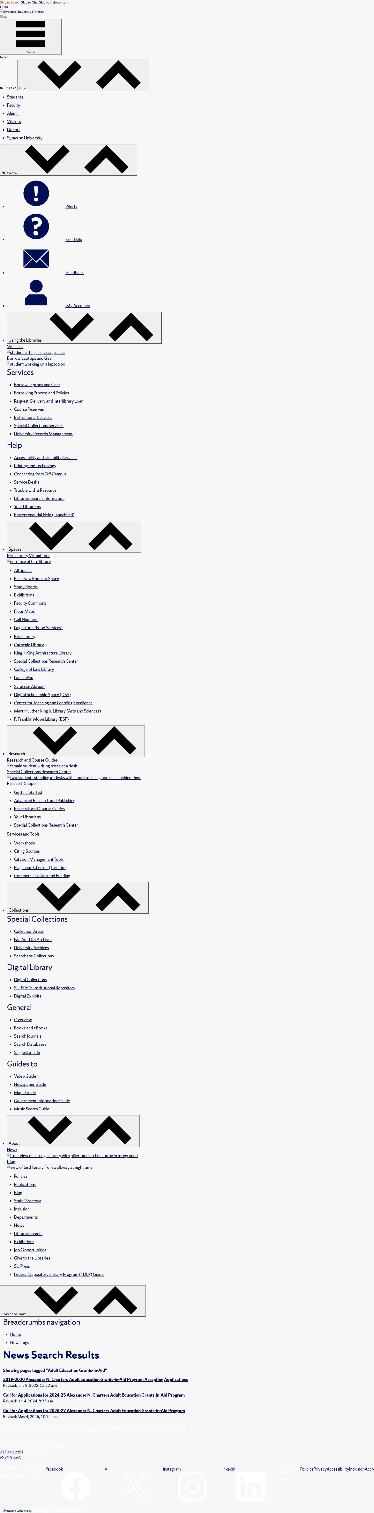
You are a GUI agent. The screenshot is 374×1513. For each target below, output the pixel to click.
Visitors (14, 121)
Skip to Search (10, 2)
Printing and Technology (35, 466)
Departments (26, 1217)
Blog (18, 1192)
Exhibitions (24, 595)
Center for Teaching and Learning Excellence (53, 703)
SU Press (22, 1266)
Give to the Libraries (32, 1258)
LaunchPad (23, 677)
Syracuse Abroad (29, 686)
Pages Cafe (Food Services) (38, 628)
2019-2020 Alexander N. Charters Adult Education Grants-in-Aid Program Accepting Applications (95, 1379)
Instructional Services (33, 417)
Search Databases (30, 1044)
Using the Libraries (25, 340)
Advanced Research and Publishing (44, 800)
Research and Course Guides (39, 809)
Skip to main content (53, 2)
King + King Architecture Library (42, 653)
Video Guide (25, 1076)
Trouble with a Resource (35, 490)
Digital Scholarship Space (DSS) (42, 695)
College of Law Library (34, 669)
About (15, 1143)
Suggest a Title (27, 1052)
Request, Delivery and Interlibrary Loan (48, 401)
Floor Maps (24, 611)
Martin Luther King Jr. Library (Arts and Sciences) (57, 711)
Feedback (74, 272)
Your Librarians (27, 506)
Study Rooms (26, 587)
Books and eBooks (30, 1028)
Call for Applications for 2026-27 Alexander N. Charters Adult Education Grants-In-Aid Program (94, 1411)
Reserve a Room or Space (36, 578)
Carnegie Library (29, 645)
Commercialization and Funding (42, 876)
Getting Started (28, 792)
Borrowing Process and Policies (41, 393)
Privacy (320, 1469)
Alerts (71, 206)
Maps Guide (25, 1092)
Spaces (15, 549)
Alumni (13, 113)
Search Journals (27, 1036)
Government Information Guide (42, 1101)
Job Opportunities (30, 1250)
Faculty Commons (30, 603)
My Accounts (77, 306)
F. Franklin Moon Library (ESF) (41, 719)
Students (15, 97)
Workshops (24, 843)
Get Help (73, 239)
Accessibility (338, 1469)
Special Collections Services (39, 425)
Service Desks (26, 482)
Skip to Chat (30, 2)
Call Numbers (26, 619)
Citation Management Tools (39, 859)
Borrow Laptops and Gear (37, 385)
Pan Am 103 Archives (33, 939)
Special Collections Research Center (46, 661)
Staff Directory (27, 1201)
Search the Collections (34, 956)
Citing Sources (27, 851)
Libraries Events (28, 1233)
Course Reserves (29, 409)
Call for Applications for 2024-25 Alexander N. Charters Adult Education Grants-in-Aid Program (94, 1395)
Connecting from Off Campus (40, 474)
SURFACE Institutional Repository (44, 988)
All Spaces (23, 570)
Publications (25, 1184)
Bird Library (24, 637)
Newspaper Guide (30, 1084)
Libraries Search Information (39, 498)
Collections (19, 910)
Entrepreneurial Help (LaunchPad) (44, 515)
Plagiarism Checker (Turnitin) (40, 867)
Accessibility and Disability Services (45, 457)
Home (15, 1334)
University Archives (31, 948)
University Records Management (43, 434)
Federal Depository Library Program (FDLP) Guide (59, 1274)
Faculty (13, 105)
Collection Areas (29, 931)
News (19, 1225)
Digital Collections (30, 980)
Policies (20, 1176)
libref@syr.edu (10, 1457)
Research (17, 753)
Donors (13, 130)
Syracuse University (24, 138)
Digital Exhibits (27, 996)
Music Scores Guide (31, 1109)
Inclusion (22, 1209)
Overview (23, 1020)
